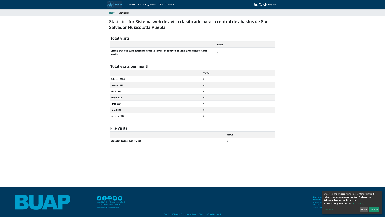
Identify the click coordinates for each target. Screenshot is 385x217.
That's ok (374, 209)
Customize (329, 209)
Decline (363, 209)
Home (112, 12)
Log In (271, 4)
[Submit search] (261, 5)
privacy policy (358, 203)
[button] (265, 4)
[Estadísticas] (256, 4)
